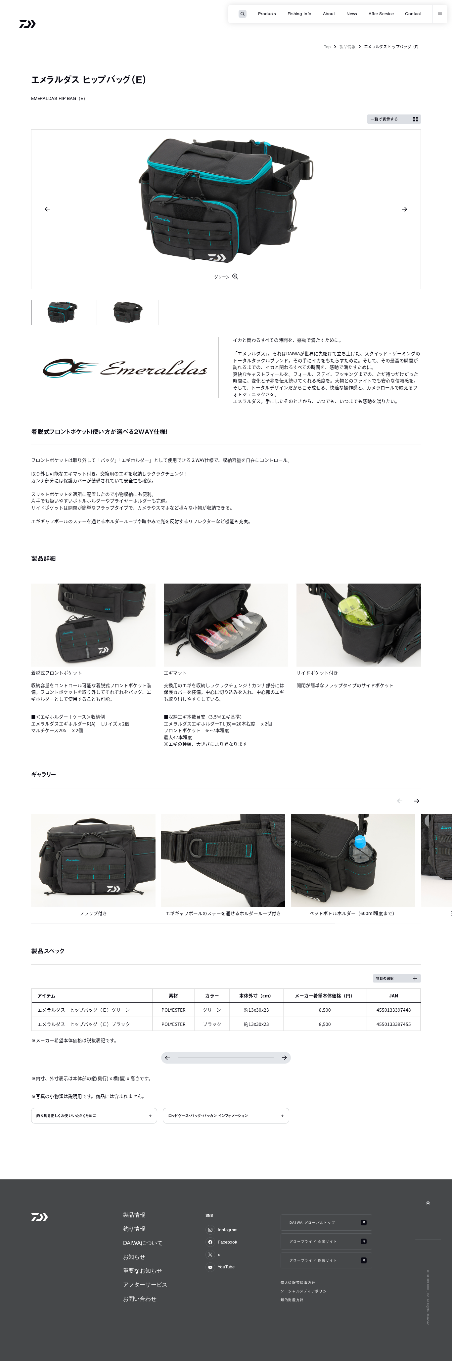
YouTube (226, 1267)
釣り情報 (134, 1229)
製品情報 (347, 46)
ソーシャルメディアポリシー (306, 1291)
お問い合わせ (140, 1299)
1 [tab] (62, 312)
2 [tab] (128, 312)
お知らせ (134, 1257)
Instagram (228, 1230)
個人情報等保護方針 (298, 1282)
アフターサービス (145, 1285)
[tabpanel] (226, 209)
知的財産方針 (292, 1299)
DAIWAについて (143, 1243)
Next (404, 209)
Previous (47, 209)
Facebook (227, 1242)
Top (327, 46)
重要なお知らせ (142, 1271)
